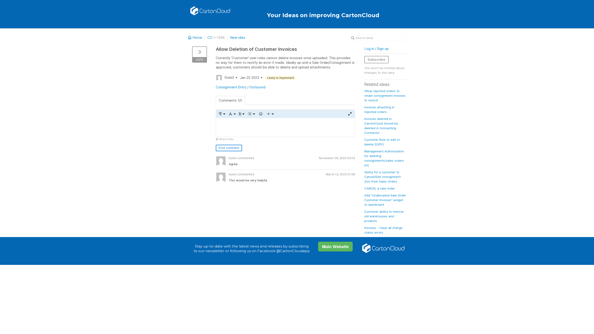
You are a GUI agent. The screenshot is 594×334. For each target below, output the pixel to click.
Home (197, 37)
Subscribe (376, 59)
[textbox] (285, 127)
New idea (237, 37)
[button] (221, 114)
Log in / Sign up (376, 48)
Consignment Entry (231, 87)
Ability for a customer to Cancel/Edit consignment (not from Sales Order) (382, 176)
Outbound (257, 87)
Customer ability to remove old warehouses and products (384, 216)
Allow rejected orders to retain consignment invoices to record (384, 95)
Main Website (335, 247)
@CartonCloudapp (293, 251)
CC (210, 37)
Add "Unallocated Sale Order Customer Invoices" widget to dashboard (385, 199)
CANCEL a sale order (379, 188)
